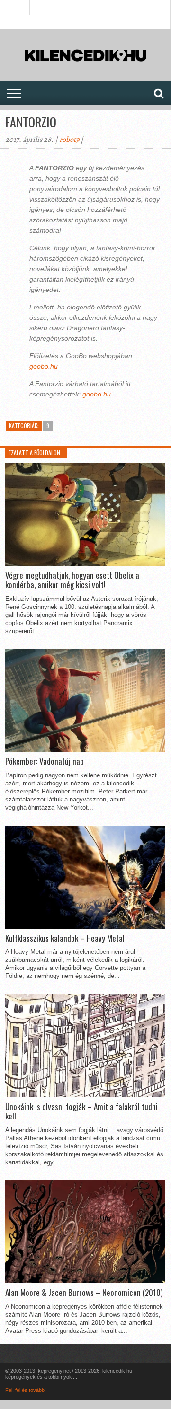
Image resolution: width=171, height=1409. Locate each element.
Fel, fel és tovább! (25, 1390)
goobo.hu (43, 366)
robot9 (69, 139)
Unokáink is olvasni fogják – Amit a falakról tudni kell (81, 1111)
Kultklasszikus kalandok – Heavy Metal (65, 938)
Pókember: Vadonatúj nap (44, 761)
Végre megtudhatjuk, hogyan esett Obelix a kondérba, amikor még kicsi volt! (72, 580)
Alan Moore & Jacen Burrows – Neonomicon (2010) (83, 1292)
